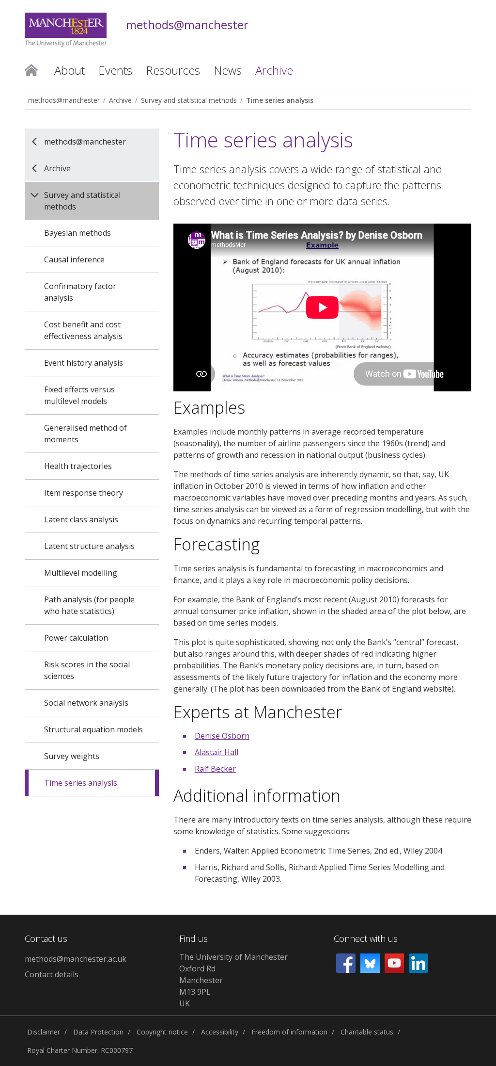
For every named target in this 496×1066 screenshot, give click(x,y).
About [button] (69, 70)
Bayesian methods (77, 232)
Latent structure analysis (89, 546)
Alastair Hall (216, 752)
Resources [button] (173, 70)
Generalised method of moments (85, 433)
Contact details (51, 974)
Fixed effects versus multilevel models (79, 395)
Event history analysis (83, 362)
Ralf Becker (215, 768)
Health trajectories (78, 466)
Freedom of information (289, 1031)
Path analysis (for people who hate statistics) (89, 605)
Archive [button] (274, 70)
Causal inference (74, 259)
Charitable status (367, 1031)
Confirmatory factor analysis (80, 292)
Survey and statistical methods (189, 100)
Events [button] (115, 70)
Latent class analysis (81, 519)
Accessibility (219, 1031)
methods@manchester (187, 25)
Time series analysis (279, 100)
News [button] (228, 70)
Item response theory (83, 492)
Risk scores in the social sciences (87, 670)
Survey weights (71, 756)
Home (31, 69)
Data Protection (98, 1031)
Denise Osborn (222, 735)
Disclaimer (43, 1031)
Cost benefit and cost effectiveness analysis (83, 330)
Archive (120, 100)
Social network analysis (86, 702)
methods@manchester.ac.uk (75, 958)
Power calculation (76, 637)
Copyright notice (162, 1031)
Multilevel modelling (80, 572)
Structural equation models (93, 729)
